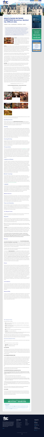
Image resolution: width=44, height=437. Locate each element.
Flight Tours (32, 2)
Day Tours (28, 2)
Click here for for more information (12, 182)
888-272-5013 (21, 0)
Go (36, 50)
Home (15, 2)
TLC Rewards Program (19, 422)
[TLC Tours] (5, 2)
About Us (36, 2)
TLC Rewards (36, 0)
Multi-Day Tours (23, 2)
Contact (40, 2)
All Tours (18, 2)
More (3, 428)
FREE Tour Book (32, 0)
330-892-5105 (27, 0)
